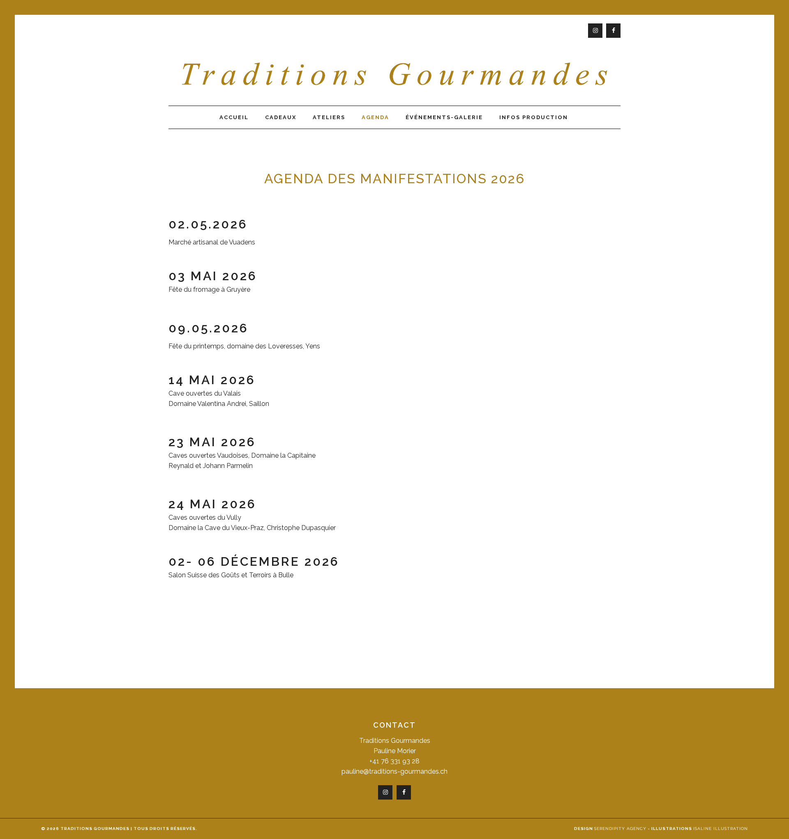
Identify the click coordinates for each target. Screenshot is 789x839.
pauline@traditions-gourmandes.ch (394, 771)
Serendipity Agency (620, 828)
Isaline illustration (720, 828)
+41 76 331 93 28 (394, 761)
